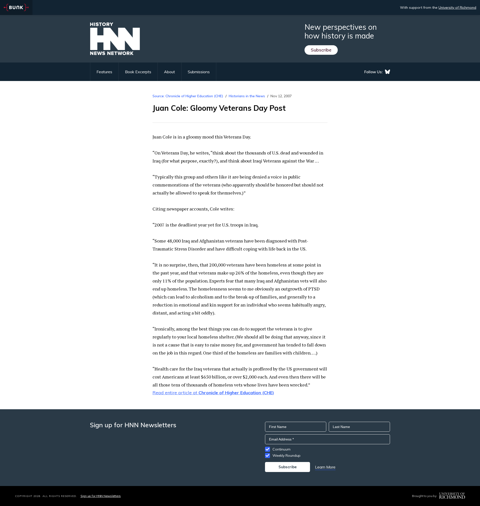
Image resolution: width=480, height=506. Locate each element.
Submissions (199, 71)
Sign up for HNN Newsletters (100, 496)
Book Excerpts (138, 71)
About (169, 71)
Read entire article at (213, 393)
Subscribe (321, 50)
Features (104, 71)
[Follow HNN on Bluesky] (387, 71)
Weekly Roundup (286, 455)
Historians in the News (247, 96)
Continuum (281, 449)
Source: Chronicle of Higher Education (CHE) (188, 96)
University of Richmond (457, 7)
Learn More (325, 467)
